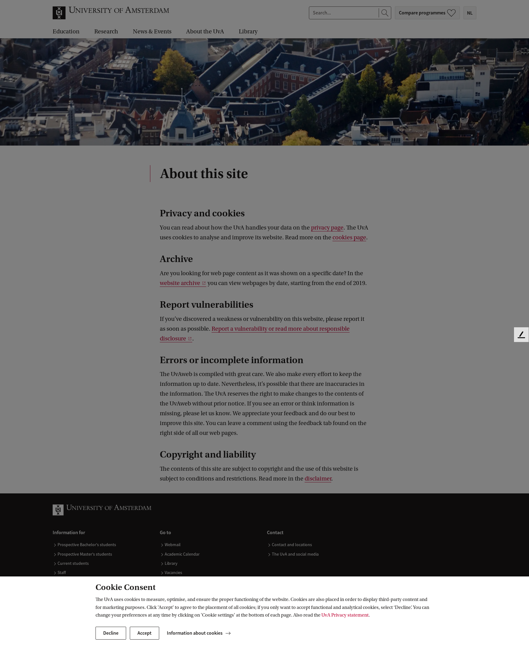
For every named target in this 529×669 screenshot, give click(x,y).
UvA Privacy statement (345, 615)
